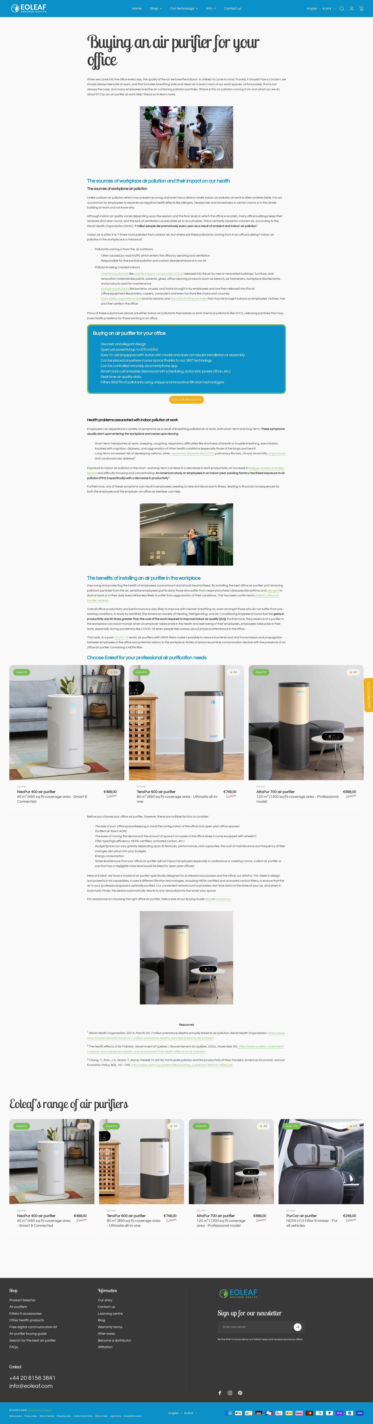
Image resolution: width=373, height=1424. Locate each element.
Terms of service (46, 1416)
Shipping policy (64, 1416)
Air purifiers (18, 1307)
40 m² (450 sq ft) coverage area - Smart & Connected (52, 797)
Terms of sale (101, 1416)
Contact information (83, 1416)
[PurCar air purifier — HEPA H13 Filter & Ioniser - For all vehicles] (321, 1161)
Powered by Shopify (40, 1410)
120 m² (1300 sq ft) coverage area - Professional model (297, 797)
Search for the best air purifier (32, 1340)
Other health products (26, 1320)
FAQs (13, 1347)
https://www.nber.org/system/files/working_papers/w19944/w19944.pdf (181, 1064)
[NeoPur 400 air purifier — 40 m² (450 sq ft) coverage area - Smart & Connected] (66, 722)
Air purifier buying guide (27, 1333)
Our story (105, 1300)
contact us (222, 899)
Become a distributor (114, 1340)
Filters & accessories (25, 1313)
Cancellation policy (132, 1416)
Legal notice (115, 1416)
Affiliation (105, 1347)
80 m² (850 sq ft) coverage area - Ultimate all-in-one (177, 797)
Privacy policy (30, 1416)
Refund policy (15, 1416)
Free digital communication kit (33, 1327)
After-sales (106, 1333)
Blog (101, 1320)
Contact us (106, 1307)
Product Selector (22, 1300)
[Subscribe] (298, 1327)
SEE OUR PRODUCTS (187, 399)
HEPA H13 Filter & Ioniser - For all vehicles (312, 1221)
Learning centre (110, 1313)
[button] (314, 8)
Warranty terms (110, 1327)
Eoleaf (21, 787)
